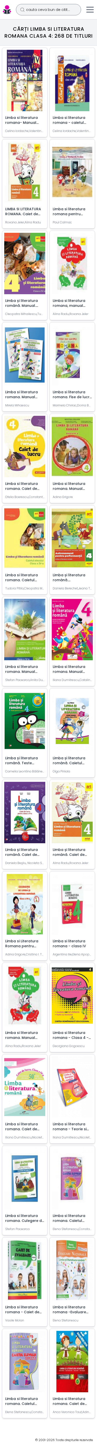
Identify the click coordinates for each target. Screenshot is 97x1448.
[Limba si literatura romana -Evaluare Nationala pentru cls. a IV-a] (72, 1272)
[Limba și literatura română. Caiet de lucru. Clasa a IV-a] (24, 814)
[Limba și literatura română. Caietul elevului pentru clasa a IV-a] (72, 723)
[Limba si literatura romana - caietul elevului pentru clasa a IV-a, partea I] (72, 82)
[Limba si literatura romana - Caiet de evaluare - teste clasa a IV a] (24, 1272)
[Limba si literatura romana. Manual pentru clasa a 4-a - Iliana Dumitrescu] (72, 631)
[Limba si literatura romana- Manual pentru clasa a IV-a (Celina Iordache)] (24, 82)
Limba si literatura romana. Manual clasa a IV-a (69, 488)
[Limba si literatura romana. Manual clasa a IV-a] (72, 448)
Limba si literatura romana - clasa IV (69, 943)
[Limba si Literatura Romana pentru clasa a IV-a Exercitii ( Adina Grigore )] (24, 906)
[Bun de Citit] (7, 10)
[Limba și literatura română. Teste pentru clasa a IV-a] (24, 723)
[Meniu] (90, 10)
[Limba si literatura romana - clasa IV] (72, 906)
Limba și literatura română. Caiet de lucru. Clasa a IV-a (22, 854)
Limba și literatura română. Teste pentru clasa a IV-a (23, 763)
